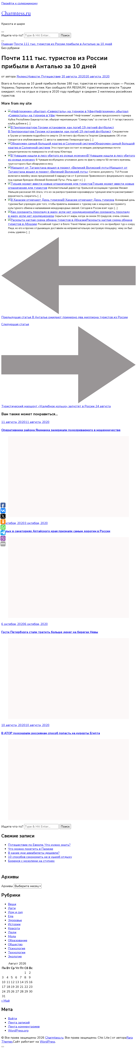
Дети (12, 908)
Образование (17, 940)
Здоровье (15, 920)
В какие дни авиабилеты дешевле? (33, 853)
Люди (12, 932)
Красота (14, 928)
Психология (16, 948)
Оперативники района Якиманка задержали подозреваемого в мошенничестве (60, 430)
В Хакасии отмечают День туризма (88, 200)
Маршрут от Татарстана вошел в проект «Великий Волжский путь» (67, 170)
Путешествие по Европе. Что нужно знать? (39, 845)
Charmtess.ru (16, 13)
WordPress (47, 1042)
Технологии (16, 952)
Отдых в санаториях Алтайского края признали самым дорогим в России (55, 531)
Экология (15, 956)
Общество (15, 944)
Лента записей (19, 1022)
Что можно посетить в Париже (30, 849)
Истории (14, 924)
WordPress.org (18, 1031)
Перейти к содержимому (19, 3)
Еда (10, 916)
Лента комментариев (24, 1027)
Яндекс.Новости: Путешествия (39, 76)
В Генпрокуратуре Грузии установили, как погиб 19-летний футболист (59, 131)
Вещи (12, 904)
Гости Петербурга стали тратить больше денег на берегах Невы (49, 632)
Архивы (7, 886)
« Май (5, 1001)
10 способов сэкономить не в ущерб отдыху (40, 857)
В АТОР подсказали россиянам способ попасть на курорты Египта (50, 733)
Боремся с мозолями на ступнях (31, 861)
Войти (12, 1018)
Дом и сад (15, 912)
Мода (12, 936)
